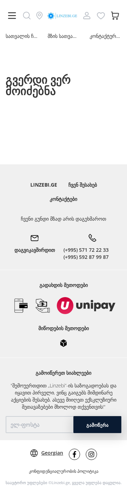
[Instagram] (91, 454)
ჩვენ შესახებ (82, 184)
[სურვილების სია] (101, 15)
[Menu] (12, 15)
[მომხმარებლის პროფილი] (86, 15)
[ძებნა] (27, 15)
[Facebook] (74, 454)
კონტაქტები (63, 198)
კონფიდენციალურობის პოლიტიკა (63, 471)
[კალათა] (115, 15)
